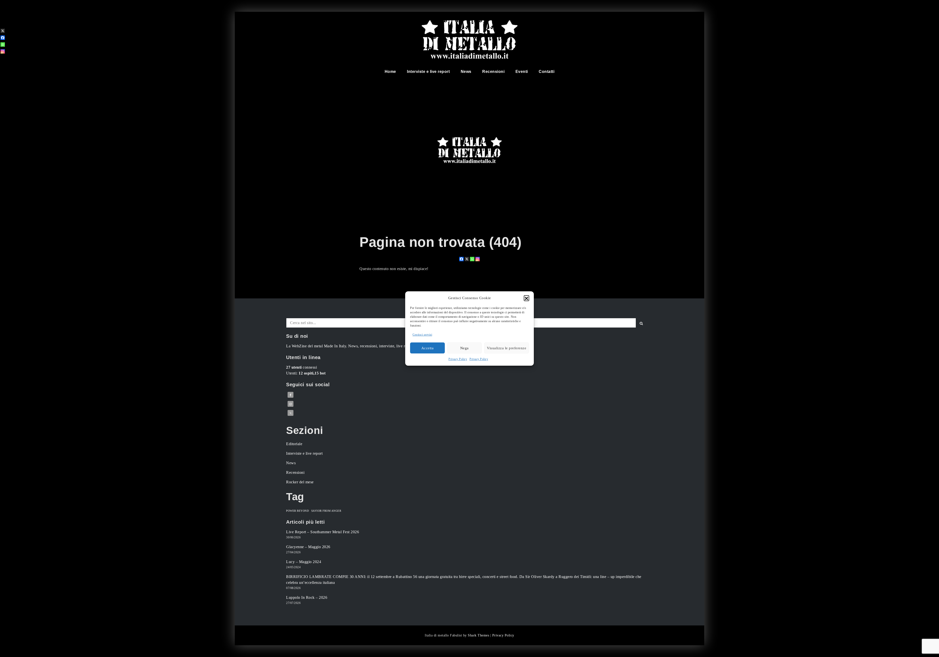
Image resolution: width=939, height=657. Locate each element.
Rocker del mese (300, 482)
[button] (526, 297)
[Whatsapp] (472, 259)
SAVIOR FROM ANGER (326, 511)
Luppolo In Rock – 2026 (306, 597)
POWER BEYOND (297, 511)
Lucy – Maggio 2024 (303, 562)
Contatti (546, 71)
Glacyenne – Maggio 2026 (308, 547)
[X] (467, 259)
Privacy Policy (457, 359)
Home (390, 71)
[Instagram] (477, 259)
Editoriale (294, 444)
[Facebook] (461, 259)
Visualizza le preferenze (506, 348)
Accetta (427, 348)
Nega (464, 348)
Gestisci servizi (422, 334)
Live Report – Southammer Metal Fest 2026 (322, 532)
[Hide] (2, 59)
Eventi (521, 71)
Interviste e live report (428, 71)
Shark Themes (479, 635)
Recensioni (493, 71)
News (466, 71)
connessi (301, 367)
